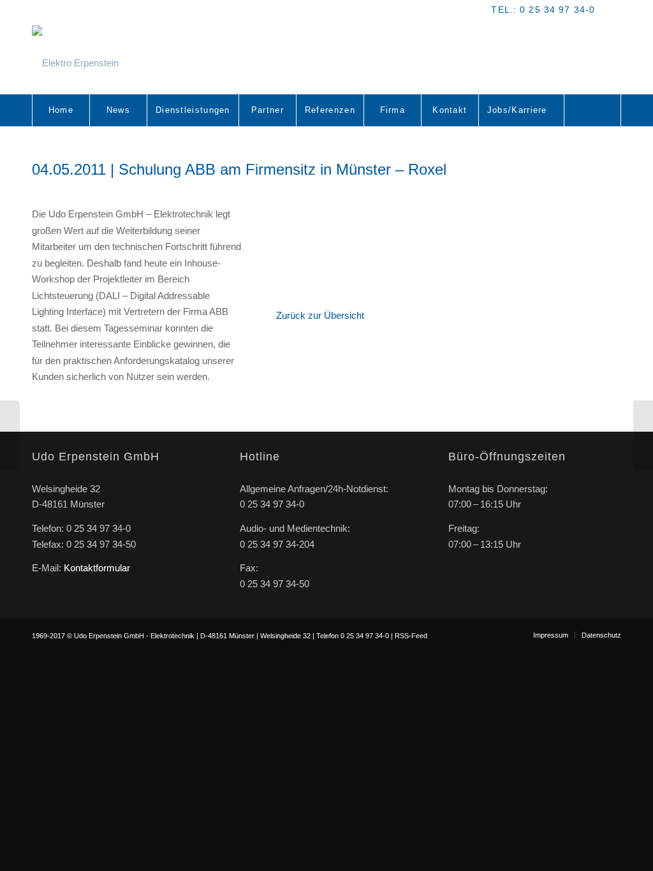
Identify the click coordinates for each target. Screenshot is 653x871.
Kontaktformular (97, 567)
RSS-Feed (411, 636)
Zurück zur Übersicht (320, 315)
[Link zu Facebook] (611, 9)
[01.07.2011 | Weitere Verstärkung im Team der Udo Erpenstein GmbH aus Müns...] (643, 435)
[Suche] (592, 110)
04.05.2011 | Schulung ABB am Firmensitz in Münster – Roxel (239, 169)
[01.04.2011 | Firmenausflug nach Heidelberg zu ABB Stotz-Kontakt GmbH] (10, 435)
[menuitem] (60, 110)
